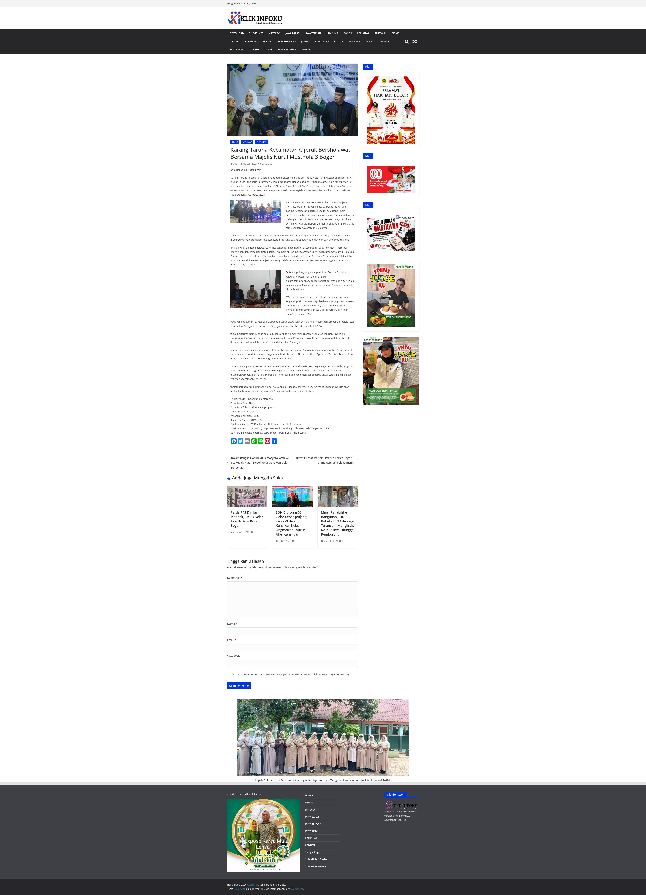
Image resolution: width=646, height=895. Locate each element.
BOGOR (309, 795)
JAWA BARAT (292, 33)
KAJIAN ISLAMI (261, 142)
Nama (232, 624)
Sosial (268, 49)
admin (236, 163)
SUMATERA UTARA (315, 866)
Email (231, 640)
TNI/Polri (380, 33)
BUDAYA (384, 41)
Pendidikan (237, 49)
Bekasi (370, 41)
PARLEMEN (354, 41)
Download (237, 33)
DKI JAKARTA (312, 809)
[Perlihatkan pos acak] (415, 41)
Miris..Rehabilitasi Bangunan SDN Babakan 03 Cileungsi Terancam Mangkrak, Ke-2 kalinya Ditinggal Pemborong (337, 523)
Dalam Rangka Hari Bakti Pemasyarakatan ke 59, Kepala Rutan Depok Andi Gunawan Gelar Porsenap (260, 463)
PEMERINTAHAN (287, 49)
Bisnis (395, 33)
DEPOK (309, 802)
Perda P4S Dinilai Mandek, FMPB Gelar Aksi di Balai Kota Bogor (246, 519)
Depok (267, 41)
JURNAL (234, 41)
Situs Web (233, 656)
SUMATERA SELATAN (317, 859)
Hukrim (254, 49)
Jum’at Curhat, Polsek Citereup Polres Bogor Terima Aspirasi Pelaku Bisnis (324, 460)
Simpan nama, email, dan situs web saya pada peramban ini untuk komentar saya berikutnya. (291, 674)
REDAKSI (310, 845)
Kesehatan (322, 41)
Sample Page (312, 852)
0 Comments (266, 163)
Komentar (234, 577)
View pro (274, 33)
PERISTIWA (363, 33)
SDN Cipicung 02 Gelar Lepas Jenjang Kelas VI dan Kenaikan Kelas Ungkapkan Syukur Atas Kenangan (291, 523)
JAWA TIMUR (312, 830)
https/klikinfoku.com (250, 794)
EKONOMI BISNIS (286, 41)
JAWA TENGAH (313, 33)
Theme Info (256, 33)
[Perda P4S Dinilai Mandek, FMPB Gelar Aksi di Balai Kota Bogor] (247, 488)
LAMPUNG (332, 33)
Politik (338, 41)
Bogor (348, 33)
